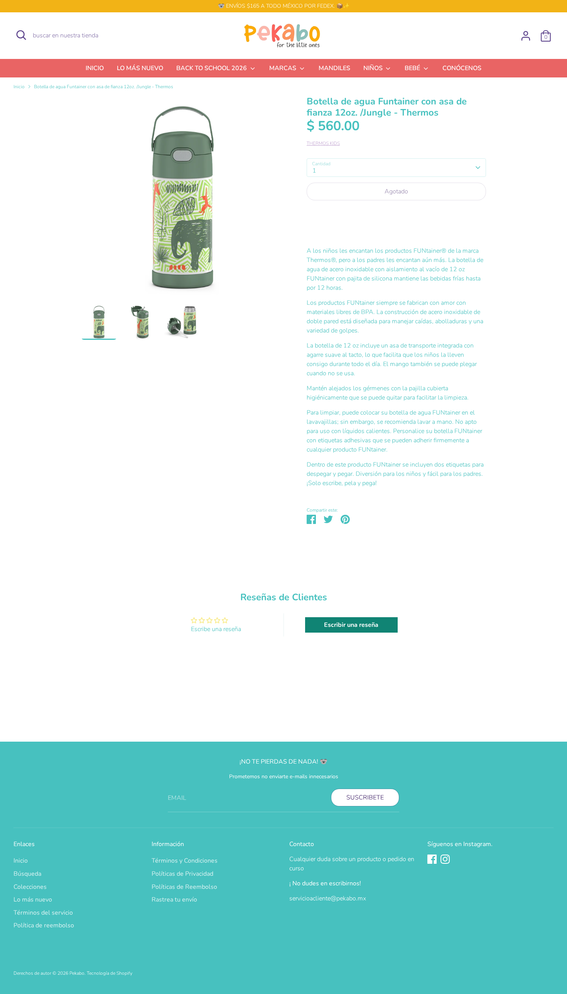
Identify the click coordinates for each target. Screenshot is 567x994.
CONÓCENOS (461, 68)
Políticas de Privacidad (182, 874)
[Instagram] (445, 859)
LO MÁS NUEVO (140, 68)
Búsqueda (27, 874)
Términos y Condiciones (185, 860)
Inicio (19, 87)
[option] (182, 200)
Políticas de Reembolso (184, 887)
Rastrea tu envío (174, 899)
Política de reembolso (44, 925)
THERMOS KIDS (323, 143)
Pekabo (76, 973)
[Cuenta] (525, 36)
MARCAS (283, 68)
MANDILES (334, 68)
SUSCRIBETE (365, 797)
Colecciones (30, 887)
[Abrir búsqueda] (21, 35)
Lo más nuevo (33, 899)
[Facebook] (432, 859)
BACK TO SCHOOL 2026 (212, 68)
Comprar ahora (396, 214)
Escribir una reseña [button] (351, 625)
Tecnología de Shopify (109, 973)
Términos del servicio (43, 912)
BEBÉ (413, 68)
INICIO (95, 68)
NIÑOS (373, 68)
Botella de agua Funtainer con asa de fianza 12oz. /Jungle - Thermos (103, 87)
